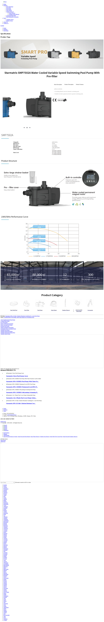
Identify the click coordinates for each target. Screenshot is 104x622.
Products (5, 5)
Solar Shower (12, 13)
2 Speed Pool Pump (5, 321)
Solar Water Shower (34, 436)
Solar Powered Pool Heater (24, 436)
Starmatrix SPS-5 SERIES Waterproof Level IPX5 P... (22, 387)
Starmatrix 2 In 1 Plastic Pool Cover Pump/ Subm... (21, 398)
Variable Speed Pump (5, 333)
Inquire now (3, 421)
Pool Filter (8, 8)
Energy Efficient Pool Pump (7, 323)
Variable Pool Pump (5, 330)
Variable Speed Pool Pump (7, 331)
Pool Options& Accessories (12, 17)
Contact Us (5, 23)
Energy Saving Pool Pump (6, 325)
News (4, 18)
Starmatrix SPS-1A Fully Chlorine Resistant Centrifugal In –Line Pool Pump (22, 316)
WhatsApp (3, 441)
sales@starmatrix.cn (11, 414)
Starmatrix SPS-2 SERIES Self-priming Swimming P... (22, 392)
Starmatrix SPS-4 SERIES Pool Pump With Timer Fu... (22, 381)
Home (4, 4)
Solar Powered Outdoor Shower (70, 436)
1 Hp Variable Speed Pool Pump (8, 319)
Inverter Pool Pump (5, 326)
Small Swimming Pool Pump (7, 327)
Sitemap (5, 434)
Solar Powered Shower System (10, 436)
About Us (5, 22)
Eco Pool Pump (4, 322)
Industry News (9, 20)
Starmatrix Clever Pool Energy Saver (17, 376)
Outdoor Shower (10, 11)
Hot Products (6, 432)
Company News (10, 19)
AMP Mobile (6, 435)
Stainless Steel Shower (14, 14)
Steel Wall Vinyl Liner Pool (56, 436)
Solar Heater (9, 10)
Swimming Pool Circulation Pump (8, 328)
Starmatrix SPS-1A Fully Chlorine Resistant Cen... (21, 403)
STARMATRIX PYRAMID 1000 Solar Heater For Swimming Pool (18, 317)
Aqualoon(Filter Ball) (11, 15)
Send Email (3, 440)
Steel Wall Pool (9, 6)
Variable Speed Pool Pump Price (8, 332)
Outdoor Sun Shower (44, 436)
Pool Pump (8, 9)
